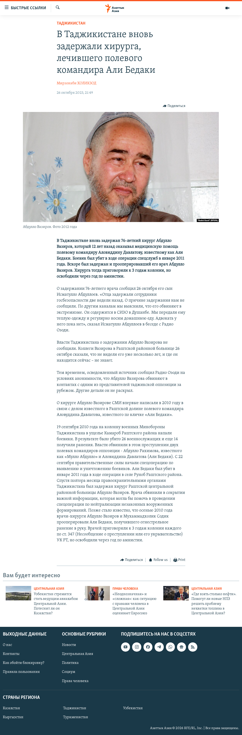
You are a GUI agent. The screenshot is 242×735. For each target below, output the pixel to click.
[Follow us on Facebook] (147, 646)
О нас (7, 645)
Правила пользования (21, 672)
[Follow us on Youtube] (125, 646)
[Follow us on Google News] (181, 646)
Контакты (11, 654)
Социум (68, 672)
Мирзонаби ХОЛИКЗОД (76, 83)
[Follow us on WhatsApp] (170, 646)
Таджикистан (71, 23)
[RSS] (192, 646)
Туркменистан (75, 717)
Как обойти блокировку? (23, 663)
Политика (70, 663)
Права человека (125, 589)
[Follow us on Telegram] (159, 646)
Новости (69, 645)
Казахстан (11, 708)
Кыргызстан (13, 717)
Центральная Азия (49, 589)
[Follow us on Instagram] (136, 646)
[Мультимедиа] (227, 8)
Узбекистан (133, 708)
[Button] (174, 106)
